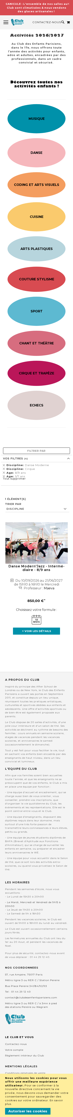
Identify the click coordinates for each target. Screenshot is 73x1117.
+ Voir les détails (36, 631)
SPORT (37, 311)
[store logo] (17, 22)
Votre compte (14, 1049)
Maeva (49, 588)
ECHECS (36, 405)
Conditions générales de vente (25, 1073)
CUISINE (36, 217)
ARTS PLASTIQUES (36, 249)
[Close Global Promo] (68, 3)
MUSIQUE (37, 119)
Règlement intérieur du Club (24, 1055)
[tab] (36, 470)
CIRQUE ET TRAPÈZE (36, 373)
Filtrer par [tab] (36, 450)
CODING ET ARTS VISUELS (36, 185)
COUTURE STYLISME (36, 279)
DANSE (36, 153)
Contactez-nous (46, 22)
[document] (37, 1095)
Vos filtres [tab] (13, 458)
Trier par (13, 504)
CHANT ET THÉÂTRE (36, 343)
